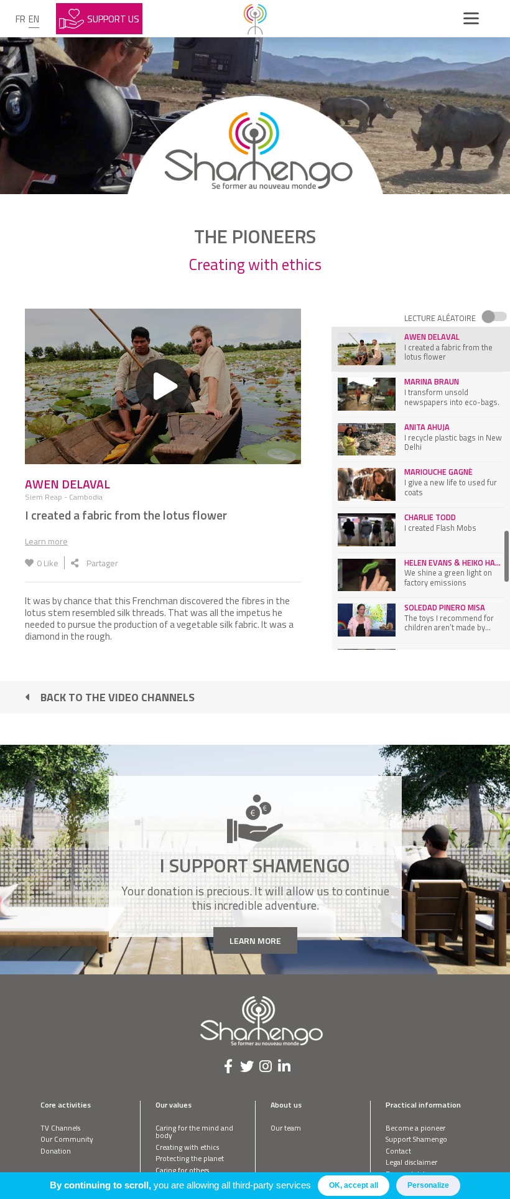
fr (21, 19)
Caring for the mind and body (194, 1131)
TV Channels (60, 1127)
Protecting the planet (189, 1158)
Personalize (428, 1185)
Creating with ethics (187, 1147)
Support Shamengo (416, 1139)
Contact (398, 1150)
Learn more (46, 541)
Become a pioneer (415, 1127)
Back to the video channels (117, 697)
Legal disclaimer (411, 1162)
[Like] (29, 562)
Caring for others (182, 1170)
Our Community (66, 1139)
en (34, 19)
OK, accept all (353, 1185)
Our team (286, 1127)
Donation (55, 1150)
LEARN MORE (255, 940)
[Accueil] (255, 18)
